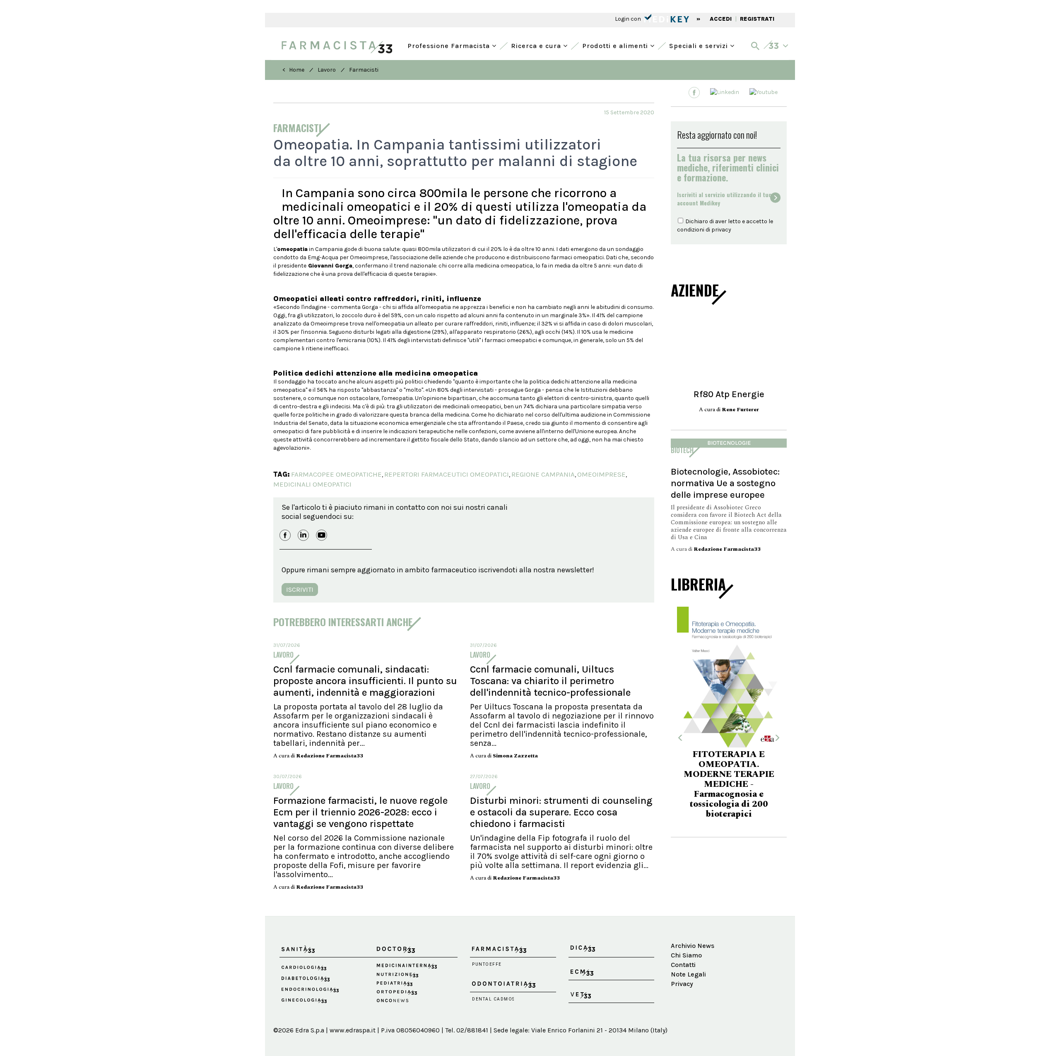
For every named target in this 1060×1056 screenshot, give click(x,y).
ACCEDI (721, 18)
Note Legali (688, 974)
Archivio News (692, 946)
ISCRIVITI (299, 589)
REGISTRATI (757, 18)
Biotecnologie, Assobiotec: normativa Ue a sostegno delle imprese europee (725, 483)
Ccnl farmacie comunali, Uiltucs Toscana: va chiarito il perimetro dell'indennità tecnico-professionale (550, 680)
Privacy (682, 984)
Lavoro (327, 69)
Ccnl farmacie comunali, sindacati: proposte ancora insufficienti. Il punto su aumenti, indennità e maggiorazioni (365, 680)
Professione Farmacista (449, 45)
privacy (721, 229)
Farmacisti (363, 69)
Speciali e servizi (699, 45)
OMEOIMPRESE (601, 474)
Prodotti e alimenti (616, 45)
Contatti (683, 965)
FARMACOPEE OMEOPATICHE (336, 474)
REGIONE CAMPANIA (543, 474)
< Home (293, 69)
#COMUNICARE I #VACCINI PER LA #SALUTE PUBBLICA (729, 779)
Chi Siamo (686, 955)
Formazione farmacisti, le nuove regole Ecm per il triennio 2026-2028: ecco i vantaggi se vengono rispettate (360, 812)
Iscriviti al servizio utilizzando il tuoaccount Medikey (724, 198)
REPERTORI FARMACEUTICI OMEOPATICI (446, 474)
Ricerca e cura (537, 45)
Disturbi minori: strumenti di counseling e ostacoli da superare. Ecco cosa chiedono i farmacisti (561, 812)
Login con (628, 18)
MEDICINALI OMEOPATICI (312, 484)
